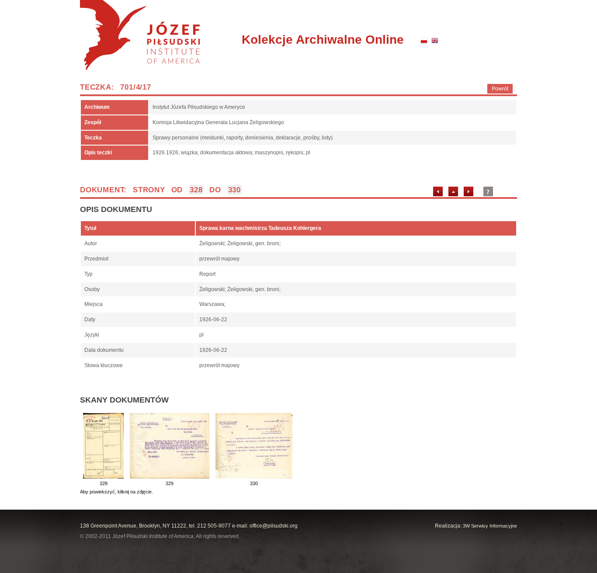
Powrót (500, 89)
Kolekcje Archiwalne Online (323, 39)
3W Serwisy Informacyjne (490, 525)
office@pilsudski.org (274, 526)
